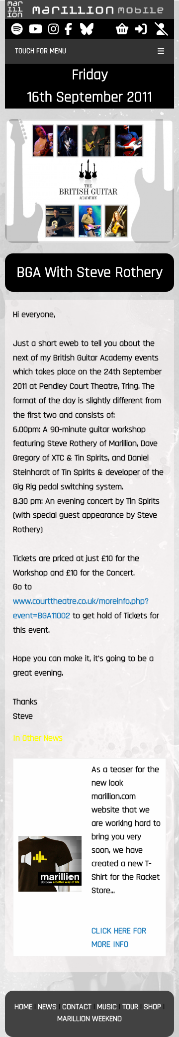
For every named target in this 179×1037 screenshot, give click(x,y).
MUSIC (107, 1007)
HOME (23, 1007)
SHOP (152, 1007)
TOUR (130, 1007)
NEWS (47, 1007)
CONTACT (76, 1007)
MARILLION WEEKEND (89, 1019)
